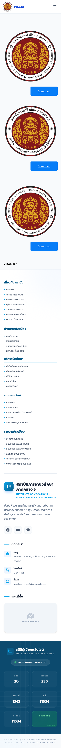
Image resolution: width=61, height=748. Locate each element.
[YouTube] (18, 530)
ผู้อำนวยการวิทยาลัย (14, 304)
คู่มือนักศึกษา (11, 386)
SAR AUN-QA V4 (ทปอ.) (16, 422)
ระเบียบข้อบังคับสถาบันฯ (16, 443)
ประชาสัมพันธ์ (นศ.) (14, 371)
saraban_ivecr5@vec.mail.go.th (30, 584)
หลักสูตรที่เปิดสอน (14, 350)
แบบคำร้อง (10, 381)
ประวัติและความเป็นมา (15, 314)
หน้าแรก (9, 289)
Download (44, 91)
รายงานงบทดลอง (13, 438)
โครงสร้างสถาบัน (13, 294)
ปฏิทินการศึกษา (12, 376)
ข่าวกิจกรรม (11, 336)
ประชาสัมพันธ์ (11, 341)
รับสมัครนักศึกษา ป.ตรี (15, 346)
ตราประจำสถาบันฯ (13, 319)
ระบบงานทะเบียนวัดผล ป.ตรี (18, 412)
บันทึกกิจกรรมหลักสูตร (16, 366)
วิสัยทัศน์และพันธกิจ (14, 309)
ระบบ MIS (9, 402)
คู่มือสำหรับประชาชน (14, 453)
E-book (9, 417)
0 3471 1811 (19, 573)
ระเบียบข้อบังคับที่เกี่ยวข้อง (17, 448)
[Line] (28, 530)
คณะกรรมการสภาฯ (14, 299)
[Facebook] (8, 530)
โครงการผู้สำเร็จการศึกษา (17, 458)
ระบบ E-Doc (11, 407)
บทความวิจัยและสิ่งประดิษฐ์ (18, 463)
